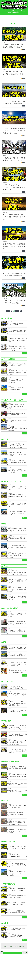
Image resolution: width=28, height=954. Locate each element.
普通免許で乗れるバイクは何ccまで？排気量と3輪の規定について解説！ (16, 538)
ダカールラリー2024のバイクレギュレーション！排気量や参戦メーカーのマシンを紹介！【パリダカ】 (16, 572)
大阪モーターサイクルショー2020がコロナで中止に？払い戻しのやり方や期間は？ (16, 598)
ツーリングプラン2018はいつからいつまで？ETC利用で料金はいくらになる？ (17, 856)
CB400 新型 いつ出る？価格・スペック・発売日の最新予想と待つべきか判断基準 (16, 406)
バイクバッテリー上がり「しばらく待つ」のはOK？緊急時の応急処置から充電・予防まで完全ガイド (16, 703)
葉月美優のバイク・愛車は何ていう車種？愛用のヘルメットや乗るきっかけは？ (16, 615)
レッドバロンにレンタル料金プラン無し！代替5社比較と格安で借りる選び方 (16, 462)
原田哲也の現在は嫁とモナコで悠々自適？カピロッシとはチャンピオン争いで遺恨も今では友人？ (16, 822)
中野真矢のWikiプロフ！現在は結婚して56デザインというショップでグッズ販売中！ (17, 831)
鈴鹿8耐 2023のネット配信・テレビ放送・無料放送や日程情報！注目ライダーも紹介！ (17, 581)
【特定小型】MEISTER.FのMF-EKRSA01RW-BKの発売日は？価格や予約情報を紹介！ (17, 428)
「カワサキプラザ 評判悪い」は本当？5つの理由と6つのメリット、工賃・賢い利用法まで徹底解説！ (16, 445)
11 (20, 311)
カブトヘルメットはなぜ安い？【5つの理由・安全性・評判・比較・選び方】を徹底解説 (16, 471)
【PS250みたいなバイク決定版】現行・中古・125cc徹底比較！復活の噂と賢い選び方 (17, 751)
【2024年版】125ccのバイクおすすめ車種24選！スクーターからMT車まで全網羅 (17, 340)
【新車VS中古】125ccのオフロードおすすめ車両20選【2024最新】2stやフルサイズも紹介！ (17, 381)
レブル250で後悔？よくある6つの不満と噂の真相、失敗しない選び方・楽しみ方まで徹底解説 (16, 742)
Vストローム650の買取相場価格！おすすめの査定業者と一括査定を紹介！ (16, 912)
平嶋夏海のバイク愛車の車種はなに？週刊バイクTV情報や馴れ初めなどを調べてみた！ (16, 623)
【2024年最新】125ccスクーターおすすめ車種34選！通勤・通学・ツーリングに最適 (17, 372)
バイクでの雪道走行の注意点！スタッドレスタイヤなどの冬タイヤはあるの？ (16, 488)
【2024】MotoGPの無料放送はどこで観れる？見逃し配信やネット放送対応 (17, 768)
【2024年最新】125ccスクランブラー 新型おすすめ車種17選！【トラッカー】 (17, 389)
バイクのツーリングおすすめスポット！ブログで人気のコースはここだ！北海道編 (16, 873)
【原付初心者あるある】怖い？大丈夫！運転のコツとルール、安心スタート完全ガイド (16, 454)
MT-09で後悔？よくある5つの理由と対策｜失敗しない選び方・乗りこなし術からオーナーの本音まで (16, 727)
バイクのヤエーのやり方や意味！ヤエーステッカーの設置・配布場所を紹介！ (16, 865)
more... (25, 353)
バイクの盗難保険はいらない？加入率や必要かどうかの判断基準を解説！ (16, 331)
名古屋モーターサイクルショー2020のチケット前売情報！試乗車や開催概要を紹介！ (16, 589)
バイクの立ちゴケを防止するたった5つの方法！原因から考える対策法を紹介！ (16, 496)
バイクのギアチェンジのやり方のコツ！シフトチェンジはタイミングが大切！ (16, 505)
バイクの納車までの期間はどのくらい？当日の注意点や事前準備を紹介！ (14, 74)
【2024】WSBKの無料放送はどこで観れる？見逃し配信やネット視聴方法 (16, 776)
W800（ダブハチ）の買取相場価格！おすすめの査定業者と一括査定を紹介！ (16, 904)
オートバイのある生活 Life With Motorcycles (14, 946)
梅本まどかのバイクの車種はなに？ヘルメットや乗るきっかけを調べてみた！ (16, 631)
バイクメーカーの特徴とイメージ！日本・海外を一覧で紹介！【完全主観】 (14, 217)
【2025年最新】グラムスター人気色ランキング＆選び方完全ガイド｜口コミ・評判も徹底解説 (16, 664)
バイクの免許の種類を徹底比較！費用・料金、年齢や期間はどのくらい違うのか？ (16, 555)
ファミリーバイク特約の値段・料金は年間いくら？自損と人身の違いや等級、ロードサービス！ (14, 131)
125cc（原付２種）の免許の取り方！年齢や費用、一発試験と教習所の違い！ (17, 547)
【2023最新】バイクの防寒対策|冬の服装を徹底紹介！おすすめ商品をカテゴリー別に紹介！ (16, 348)
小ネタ (23, 49)
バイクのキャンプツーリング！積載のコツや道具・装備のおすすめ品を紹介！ (16, 848)
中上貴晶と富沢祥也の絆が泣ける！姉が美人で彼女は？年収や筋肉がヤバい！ (16, 814)
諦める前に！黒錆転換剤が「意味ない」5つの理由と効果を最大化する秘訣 (16, 695)
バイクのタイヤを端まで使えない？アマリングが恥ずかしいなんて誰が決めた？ (16, 513)
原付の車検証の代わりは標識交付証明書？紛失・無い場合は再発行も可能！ (14, 246)
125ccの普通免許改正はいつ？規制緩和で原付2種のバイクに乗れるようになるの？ (17, 530)
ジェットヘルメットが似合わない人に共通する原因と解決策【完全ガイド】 (16, 655)
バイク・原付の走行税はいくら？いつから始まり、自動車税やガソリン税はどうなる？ (14, 187)
